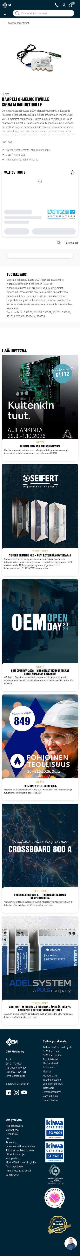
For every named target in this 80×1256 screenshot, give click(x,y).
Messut (47, 1071)
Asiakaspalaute (14, 1166)
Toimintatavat (50, 1059)
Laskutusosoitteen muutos (20, 1146)
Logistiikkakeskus (53, 1083)
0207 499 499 (19, 1067)
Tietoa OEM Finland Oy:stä (57, 1047)
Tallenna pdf (71, 242)
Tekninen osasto (52, 1079)
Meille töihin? (50, 1063)
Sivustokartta (50, 1100)
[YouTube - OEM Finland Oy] (24, 1092)
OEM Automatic (51, 1051)
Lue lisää (7, 142)
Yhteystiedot (12, 1130)
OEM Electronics (52, 1055)
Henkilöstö (12, 1134)
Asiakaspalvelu (14, 1125)
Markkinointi (50, 1075)
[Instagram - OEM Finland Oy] (16, 1092)
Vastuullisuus (50, 1096)
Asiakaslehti (49, 1067)
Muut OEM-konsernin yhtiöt (21, 1162)
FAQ (8, 1138)
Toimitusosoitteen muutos (20, 1150)
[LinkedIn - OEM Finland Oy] (8, 1092)
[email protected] (15, 1075)
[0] (71, 5)
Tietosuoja (48, 1088)
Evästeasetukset (52, 1092)
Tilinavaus (11, 1142)
